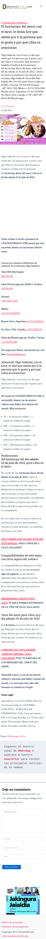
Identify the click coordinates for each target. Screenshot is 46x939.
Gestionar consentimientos (15, 926)
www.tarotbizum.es (16, 354)
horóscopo (13, 736)
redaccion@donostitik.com (15, 936)
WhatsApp (24, 750)
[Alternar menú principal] (41, 6)
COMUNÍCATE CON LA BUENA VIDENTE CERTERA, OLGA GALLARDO (18, 654)
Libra (22, 736)
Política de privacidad (12, 922)
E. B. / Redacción (8, 106)
